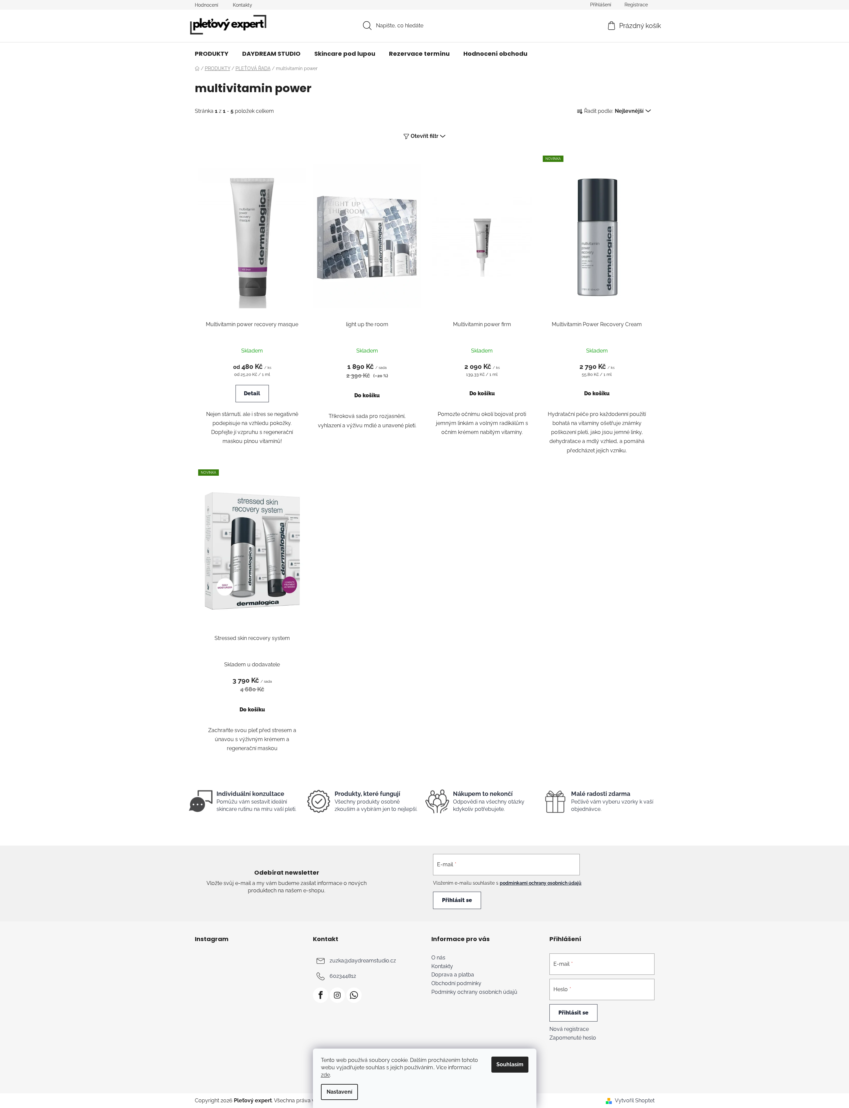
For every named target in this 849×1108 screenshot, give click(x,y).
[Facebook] (320, 995)
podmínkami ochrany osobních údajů (540, 883)
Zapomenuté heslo (572, 1038)
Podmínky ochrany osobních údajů (474, 992)
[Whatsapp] (354, 995)
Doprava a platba (452, 975)
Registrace (636, 4)
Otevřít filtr (424, 136)
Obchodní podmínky (456, 983)
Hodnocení (206, 5)
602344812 (343, 976)
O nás (438, 958)
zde (325, 1075)
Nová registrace (569, 1029)
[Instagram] (337, 995)
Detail (252, 393)
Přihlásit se (457, 900)
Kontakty (242, 5)
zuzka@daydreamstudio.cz (363, 960)
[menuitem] (211, 53)
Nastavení (339, 1092)
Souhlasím (509, 1064)
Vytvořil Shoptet (635, 1100)
